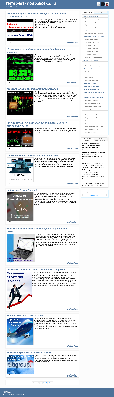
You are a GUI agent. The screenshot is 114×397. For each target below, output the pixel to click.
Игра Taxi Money (89, 78)
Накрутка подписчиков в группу (94, 112)
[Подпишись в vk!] (98, 5)
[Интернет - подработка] (30, 5)
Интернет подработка (10, 394)
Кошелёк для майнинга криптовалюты (93, 152)
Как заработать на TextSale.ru (94, 63)
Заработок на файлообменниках (94, 92)
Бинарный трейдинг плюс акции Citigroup (29, 352)
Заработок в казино (90, 75)
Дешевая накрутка (90, 132)
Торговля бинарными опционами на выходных (32, 88)
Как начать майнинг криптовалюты (92, 161)
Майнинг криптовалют (91, 89)
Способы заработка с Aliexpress (94, 34)
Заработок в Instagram (91, 48)
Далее (50, 383)
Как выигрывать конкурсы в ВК (94, 109)
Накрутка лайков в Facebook (93, 115)
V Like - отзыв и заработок (90, 174)
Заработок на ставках (91, 80)
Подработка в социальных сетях (94, 37)
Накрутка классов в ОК (91, 129)
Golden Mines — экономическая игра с (93, 150)
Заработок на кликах (91, 25)
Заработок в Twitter (90, 54)
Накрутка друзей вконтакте (93, 106)
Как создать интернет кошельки (94, 22)
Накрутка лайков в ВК (91, 100)
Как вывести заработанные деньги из (93, 185)
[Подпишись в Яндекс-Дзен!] (103, 5)
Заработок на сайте (90, 83)
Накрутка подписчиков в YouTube (94, 124)
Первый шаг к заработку (91, 16)
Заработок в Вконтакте (92, 42)
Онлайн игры (89, 72)
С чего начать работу (91, 39)
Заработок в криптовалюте (92, 31)
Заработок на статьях (91, 60)
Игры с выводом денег (90, 69)
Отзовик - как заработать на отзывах (93, 181)
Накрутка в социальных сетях (93, 97)
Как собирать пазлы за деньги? (91, 145)
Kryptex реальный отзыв (89, 154)
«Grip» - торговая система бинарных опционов (32, 155)
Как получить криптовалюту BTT (91, 147)
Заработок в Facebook (91, 45)
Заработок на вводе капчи (92, 28)
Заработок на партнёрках (92, 86)
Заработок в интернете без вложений (93, 167)
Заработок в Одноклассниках (93, 57)
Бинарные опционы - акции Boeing (25, 315)
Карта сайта (7, 392)
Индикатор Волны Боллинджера (24, 190)
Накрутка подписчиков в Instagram (95, 121)
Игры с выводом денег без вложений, (93, 176)
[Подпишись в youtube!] (107, 5)
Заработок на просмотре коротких (92, 165)
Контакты (6, 391)
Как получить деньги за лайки (91, 178)
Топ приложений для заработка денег (93, 183)
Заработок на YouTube (91, 51)
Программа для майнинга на (90, 158)
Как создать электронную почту (94, 19)
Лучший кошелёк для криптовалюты (92, 163)
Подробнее (72, 43)
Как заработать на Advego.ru (93, 66)
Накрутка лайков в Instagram (93, 118)
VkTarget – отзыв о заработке (90, 172)
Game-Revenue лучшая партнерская (93, 156)
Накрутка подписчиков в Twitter (94, 127)
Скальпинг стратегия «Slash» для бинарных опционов (36, 269)
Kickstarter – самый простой (90, 143)
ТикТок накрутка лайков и (89, 170)
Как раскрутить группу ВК (93, 103)
